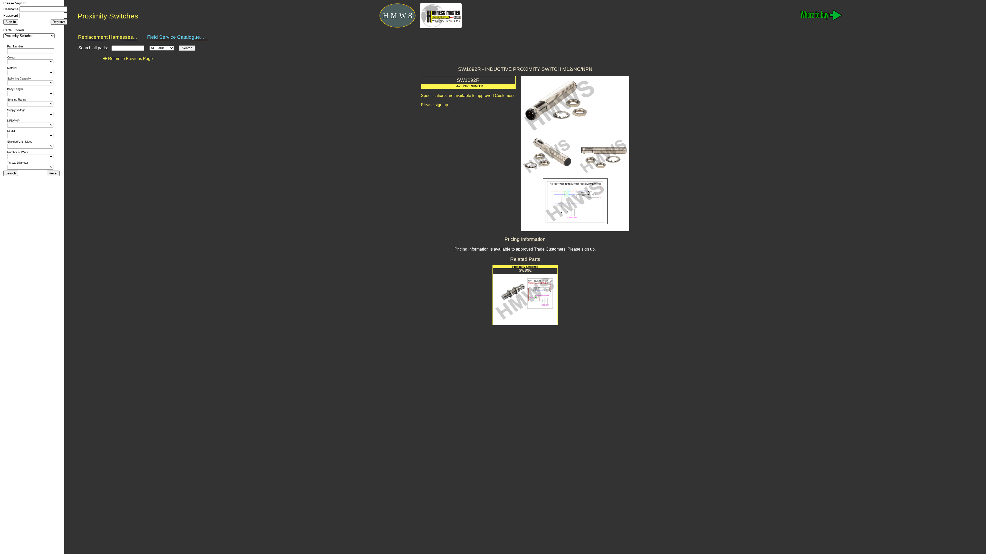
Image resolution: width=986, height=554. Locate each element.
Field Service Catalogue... (175, 37)
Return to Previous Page (130, 58)
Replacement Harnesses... (107, 37)
